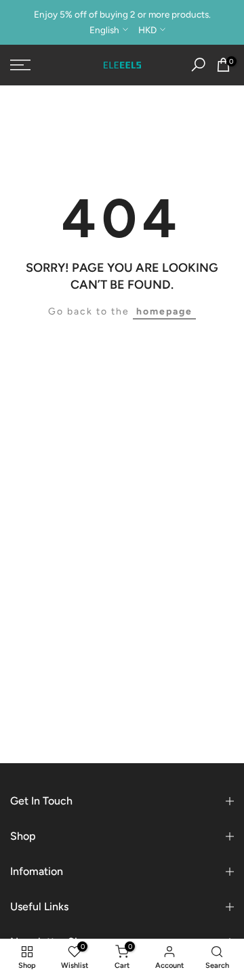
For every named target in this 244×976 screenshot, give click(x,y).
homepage (164, 311)
